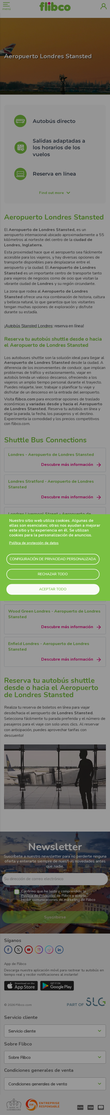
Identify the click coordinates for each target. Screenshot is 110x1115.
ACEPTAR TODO (53, 589)
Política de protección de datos (34, 543)
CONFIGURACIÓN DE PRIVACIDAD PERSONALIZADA (53, 559)
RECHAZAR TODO (53, 574)
